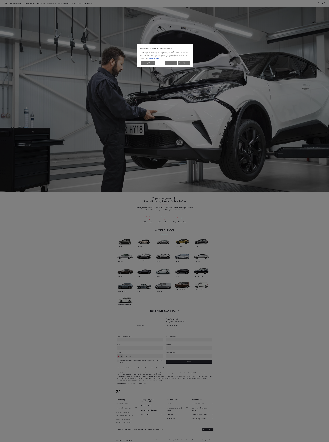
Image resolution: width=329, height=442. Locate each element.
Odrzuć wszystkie (171, 62)
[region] (165, 55)
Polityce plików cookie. (154, 58)
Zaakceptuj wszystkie (184, 62)
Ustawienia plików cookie (148, 62)
